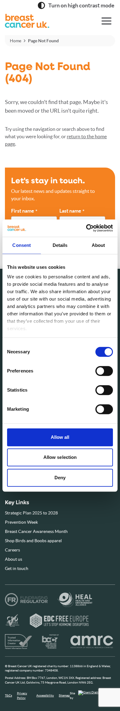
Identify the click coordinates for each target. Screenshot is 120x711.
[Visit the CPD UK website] (12, 620)
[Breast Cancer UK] (41, 21)
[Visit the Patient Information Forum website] (18, 641)
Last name (71, 211)
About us (13, 559)
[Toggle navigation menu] (106, 21)
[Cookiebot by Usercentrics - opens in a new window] (86, 228)
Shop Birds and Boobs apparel (33, 540)
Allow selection (60, 457)
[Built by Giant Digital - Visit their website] (96, 695)
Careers (12, 549)
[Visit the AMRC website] (92, 641)
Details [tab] (60, 245)
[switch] (97, 368)
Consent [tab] (21, 245)
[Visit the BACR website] (50, 641)
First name (24, 211)
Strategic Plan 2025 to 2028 (31, 512)
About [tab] (98, 245)
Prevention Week (21, 522)
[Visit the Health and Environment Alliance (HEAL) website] (75, 599)
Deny (60, 477)
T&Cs (8, 695)
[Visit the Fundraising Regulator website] (26, 599)
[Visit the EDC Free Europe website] (59, 620)
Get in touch (16, 568)
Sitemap (64, 695)
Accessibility (45, 695)
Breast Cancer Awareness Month (36, 531)
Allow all (60, 437)
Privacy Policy (22, 695)
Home (15, 40)
